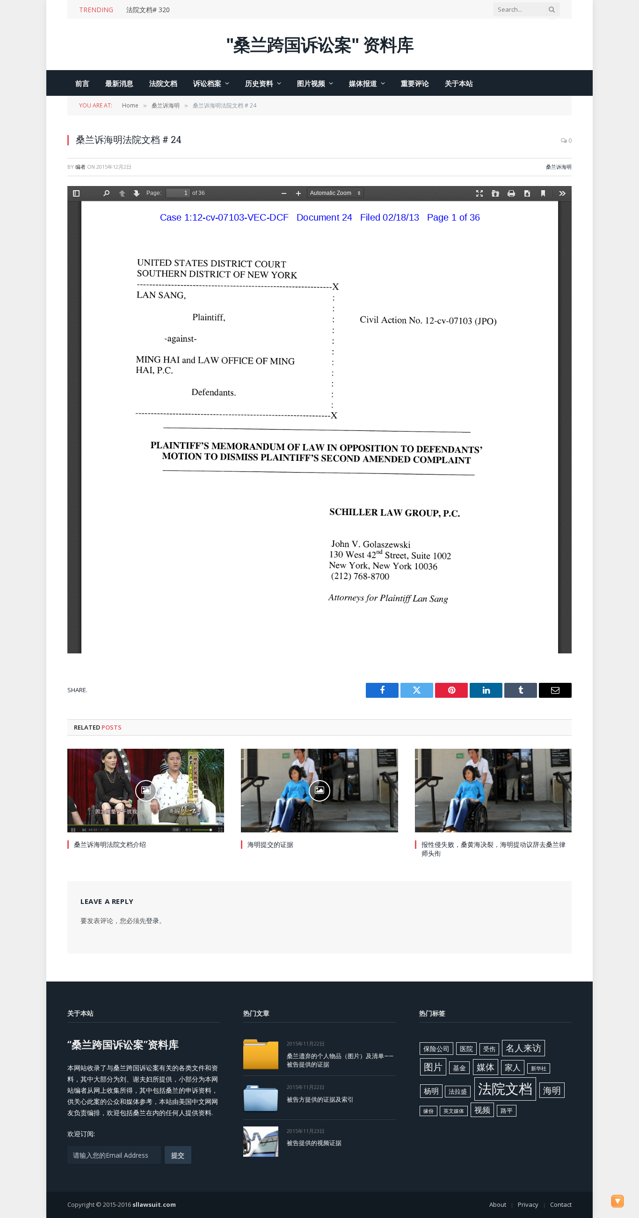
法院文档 (163, 83)
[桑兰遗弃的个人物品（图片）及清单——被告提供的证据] (260, 1054)
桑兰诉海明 (559, 166)
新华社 (538, 1068)
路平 (507, 1110)
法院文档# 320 (148, 10)
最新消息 (119, 83)
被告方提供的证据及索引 (320, 1099)
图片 (433, 1066)
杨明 (431, 1091)
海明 (552, 1090)
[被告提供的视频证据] (260, 1141)
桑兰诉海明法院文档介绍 (110, 844)
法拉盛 (458, 1091)
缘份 (428, 1111)
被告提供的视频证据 (314, 1143)
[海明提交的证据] (319, 790)
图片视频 (311, 83)
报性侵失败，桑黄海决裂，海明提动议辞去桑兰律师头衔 (493, 849)
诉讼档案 (207, 83)
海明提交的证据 (270, 844)
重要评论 (415, 83)
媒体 (485, 1067)
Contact (561, 1204)
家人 (513, 1067)
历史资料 (259, 83)
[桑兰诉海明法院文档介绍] (145, 790)
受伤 (489, 1049)
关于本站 (459, 83)
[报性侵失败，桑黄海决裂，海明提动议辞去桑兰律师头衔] (493, 790)
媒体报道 (363, 83)
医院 (466, 1048)
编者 (80, 166)
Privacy (528, 1204)
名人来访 (523, 1047)
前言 (82, 83)
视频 (482, 1109)
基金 (459, 1067)
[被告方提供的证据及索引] (260, 1097)
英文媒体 (453, 1111)
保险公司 (436, 1048)
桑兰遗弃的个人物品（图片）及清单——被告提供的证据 (340, 1060)
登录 (152, 920)
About (497, 1204)
